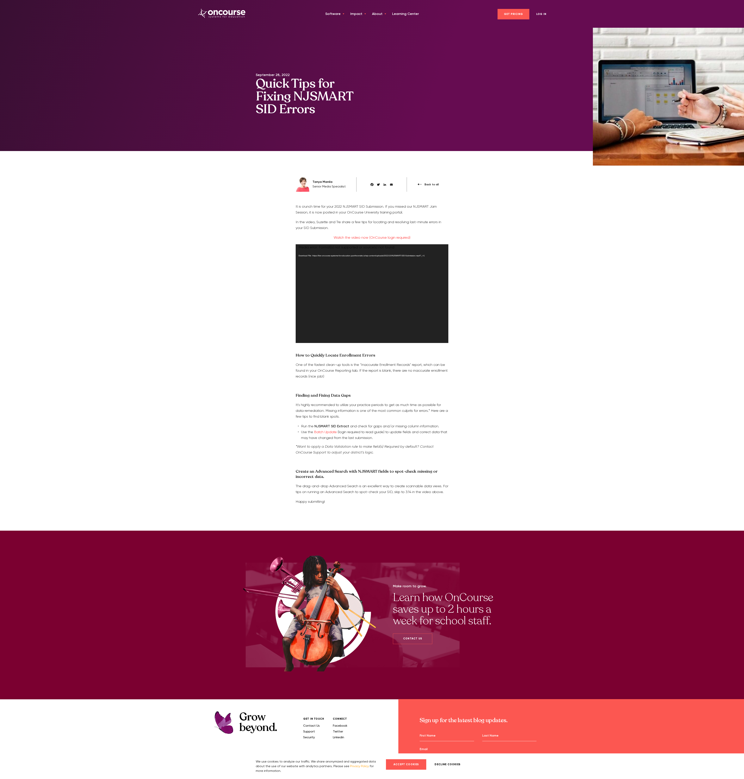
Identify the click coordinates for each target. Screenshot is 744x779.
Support (309, 731)
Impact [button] (356, 14)
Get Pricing (513, 14)
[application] (372, 293)
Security (309, 737)
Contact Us (412, 638)
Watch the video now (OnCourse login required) (372, 237)
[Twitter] (378, 185)
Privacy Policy (359, 766)
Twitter (338, 731)
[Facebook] (372, 185)
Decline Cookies (447, 764)
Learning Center (405, 14)
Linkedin (338, 737)
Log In (541, 14)
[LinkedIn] (385, 185)
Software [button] (333, 14)
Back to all (431, 184)
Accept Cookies (406, 764)
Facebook (340, 725)
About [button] (377, 14)
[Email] (391, 185)
